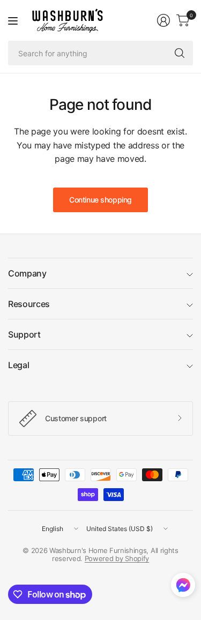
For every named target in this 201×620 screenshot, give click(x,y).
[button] (183, 587)
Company (27, 273)
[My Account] (163, 20)
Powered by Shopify (117, 558)
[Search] (179, 53)
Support (24, 334)
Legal (18, 365)
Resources (29, 303)
